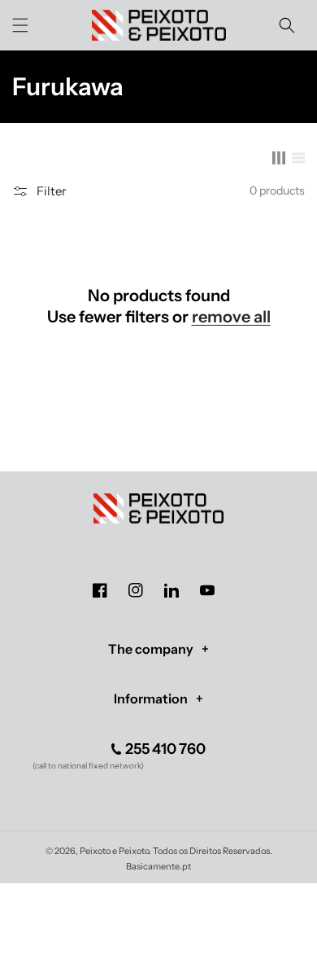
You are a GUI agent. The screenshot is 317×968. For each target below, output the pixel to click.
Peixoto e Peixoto (114, 850)
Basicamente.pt (158, 866)
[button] (20, 25)
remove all (231, 316)
